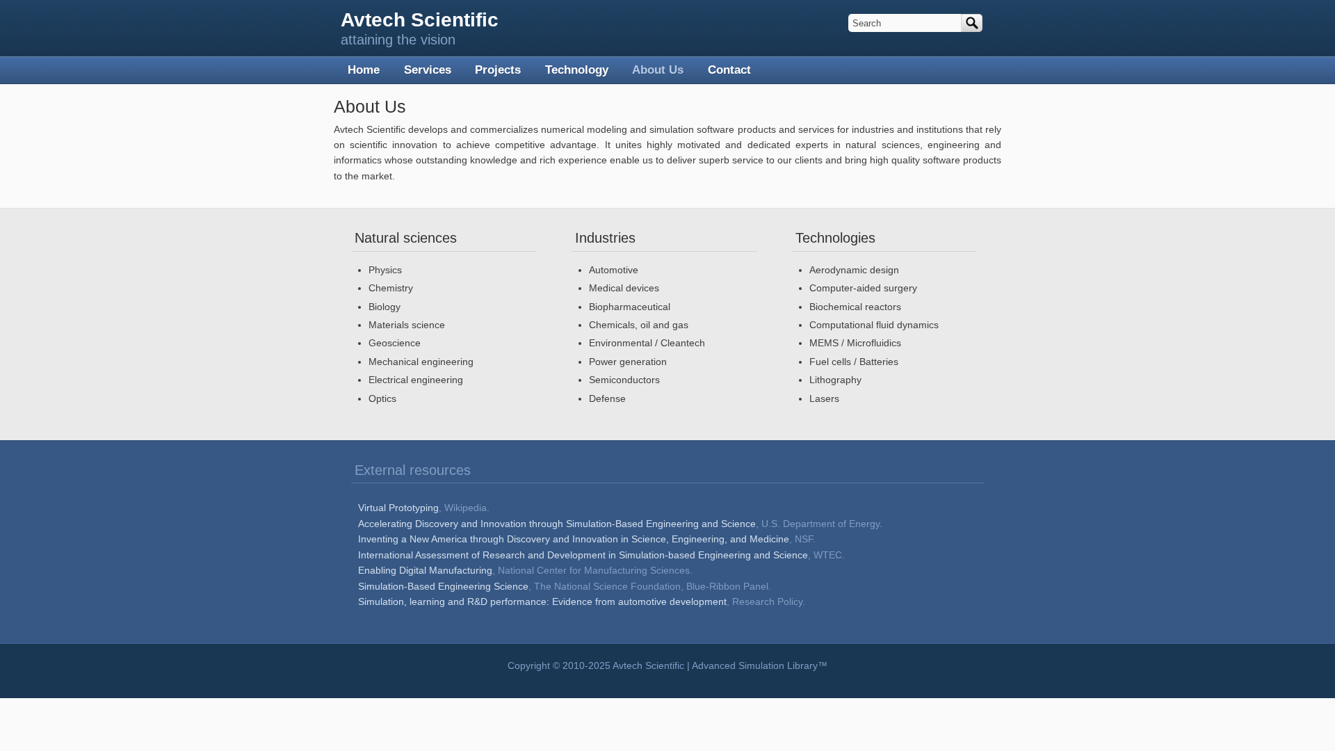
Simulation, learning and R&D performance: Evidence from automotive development (542, 601)
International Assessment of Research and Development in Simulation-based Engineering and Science (583, 554)
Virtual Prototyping (398, 507)
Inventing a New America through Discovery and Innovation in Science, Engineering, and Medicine (573, 538)
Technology (576, 69)
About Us (657, 69)
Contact (729, 69)
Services (427, 69)
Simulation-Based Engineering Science (443, 586)
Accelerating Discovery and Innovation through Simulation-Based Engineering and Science (557, 523)
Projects (498, 69)
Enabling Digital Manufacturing (425, 570)
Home (364, 69)
